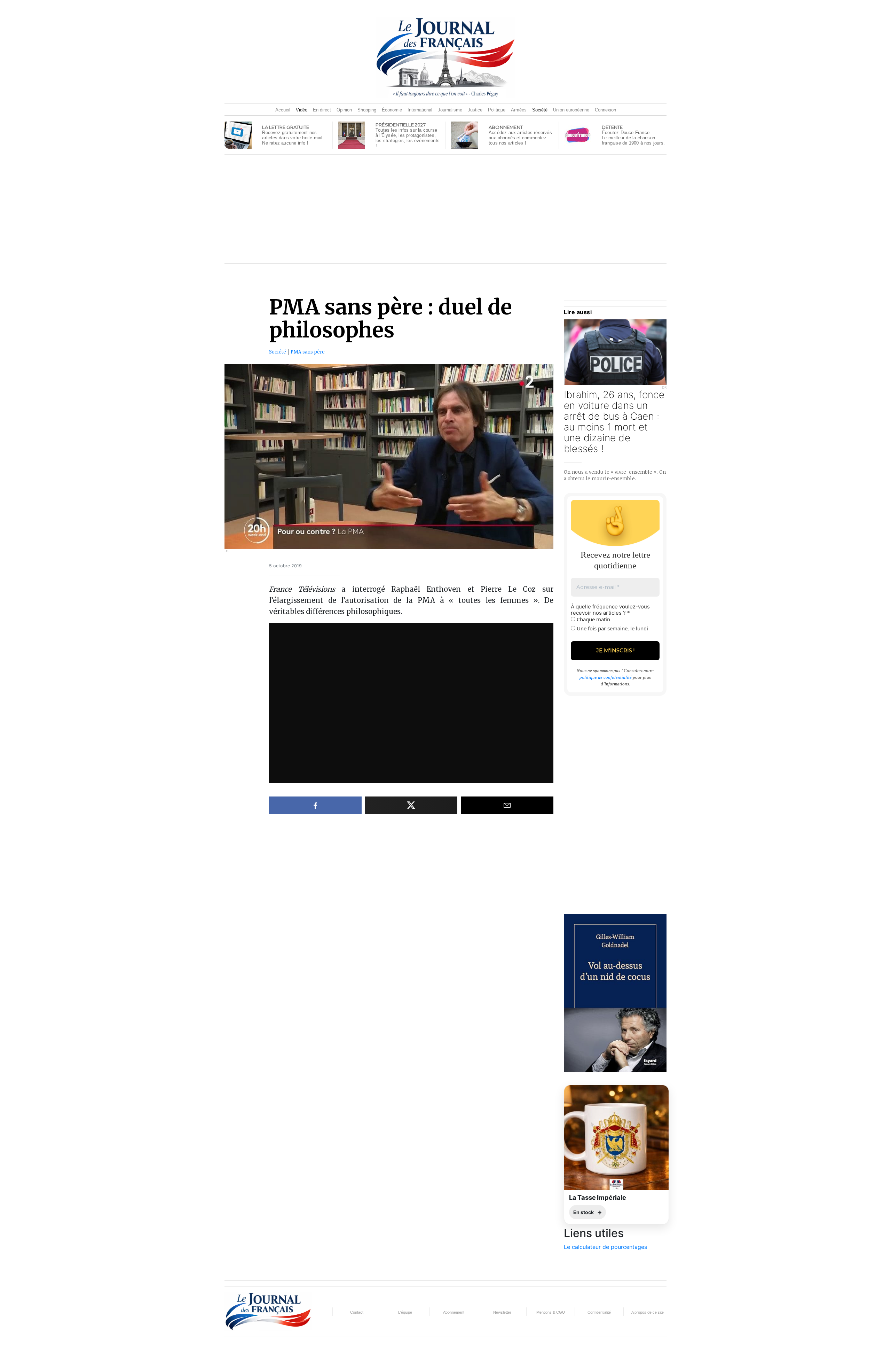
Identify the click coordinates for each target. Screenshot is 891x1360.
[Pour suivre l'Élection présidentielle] (351, 134)
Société (539, 109)
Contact (356, 1312)
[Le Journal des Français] (445, 57)
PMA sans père (308, 351)
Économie (392, 109)
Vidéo (301, 109)
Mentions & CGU (550, 1312)
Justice (475, 109)
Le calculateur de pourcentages (605, 1246)
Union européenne (571, 109)
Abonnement (453, 1312)
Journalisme (450, 109)
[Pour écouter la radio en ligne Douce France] (577, 134)
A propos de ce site (647, 1312)
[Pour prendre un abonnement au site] (464, 134)
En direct (322, 109)
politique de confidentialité (605, 677)
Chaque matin (592, 619)
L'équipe (405, 1312)
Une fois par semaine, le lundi (611, 628)
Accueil (282, 109)
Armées (519, 109)
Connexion (605, 109)
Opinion (344, 109)
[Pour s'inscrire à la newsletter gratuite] (238, 134)
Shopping (366, 109)
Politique (496, 109)
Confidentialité (599, 1312)
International (420, 109)
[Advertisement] (445, 209)
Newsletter (502, 1312)
